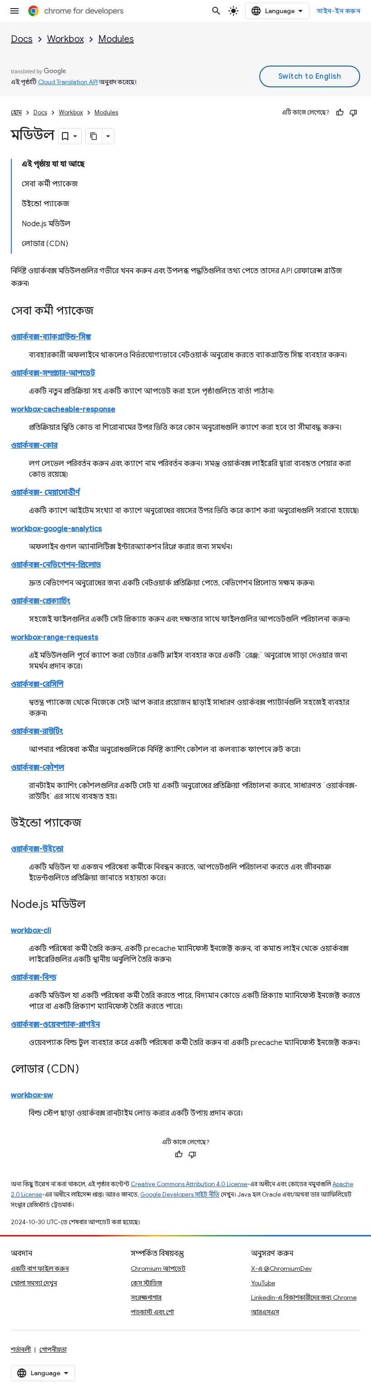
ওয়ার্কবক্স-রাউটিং (37, 731)
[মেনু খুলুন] (14, 11)
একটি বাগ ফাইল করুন (40, 1268)
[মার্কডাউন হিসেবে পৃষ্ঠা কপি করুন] (94, 136)
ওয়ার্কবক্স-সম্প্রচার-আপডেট (53, 373)
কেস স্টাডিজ (146, 1283)
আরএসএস (265, 1312)
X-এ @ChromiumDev (281, 1268)
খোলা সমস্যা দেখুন (34, 1283)
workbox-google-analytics (56, 528)
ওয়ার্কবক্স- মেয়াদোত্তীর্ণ (45, 492)
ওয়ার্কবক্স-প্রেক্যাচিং (40, 601)
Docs (22, 39)
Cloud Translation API (68, 82)
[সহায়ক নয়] (353, 112)
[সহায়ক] (340, 112)
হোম (16, 112)
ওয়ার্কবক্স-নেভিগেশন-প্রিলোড (56, 565)
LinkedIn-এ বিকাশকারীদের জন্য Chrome (304, 1297)
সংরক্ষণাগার (146, 1297)
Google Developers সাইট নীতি (179, 1194)
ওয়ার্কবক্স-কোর (34, 445)
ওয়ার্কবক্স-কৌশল (37, 767)
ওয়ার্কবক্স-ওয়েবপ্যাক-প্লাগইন (55, 1024)
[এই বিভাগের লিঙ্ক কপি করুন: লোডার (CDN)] (88, 1069)
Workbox (65, 39)
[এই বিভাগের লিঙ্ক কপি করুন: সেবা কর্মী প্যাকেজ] (103, 311)
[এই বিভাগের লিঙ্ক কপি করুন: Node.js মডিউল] (95, 905)
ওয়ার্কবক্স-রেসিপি (37, 684)
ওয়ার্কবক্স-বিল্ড (33, 977)
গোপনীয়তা (53, 1349)
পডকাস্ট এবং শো (152, 1312)
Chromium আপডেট (158, 1268)
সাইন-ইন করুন (338, 11)
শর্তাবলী (21, 1349)
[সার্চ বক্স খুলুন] (216, 10)
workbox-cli (31, 930)
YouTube (263, 1283)
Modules (116, 39)
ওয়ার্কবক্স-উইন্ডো (37, 849)
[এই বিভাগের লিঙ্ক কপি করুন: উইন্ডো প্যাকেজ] (90, 823)
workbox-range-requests (54, 637)
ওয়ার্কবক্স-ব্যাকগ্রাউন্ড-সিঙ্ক (51, 337)
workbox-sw (32, 1095)
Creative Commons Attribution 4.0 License (189, 1184)
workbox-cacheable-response (63, 409)
